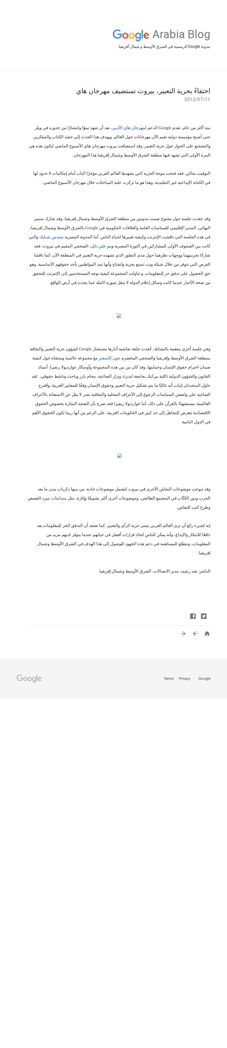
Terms (169, 678)
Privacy (184, 678)
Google (202, 678)
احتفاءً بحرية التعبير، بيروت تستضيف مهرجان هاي (143, 91)
